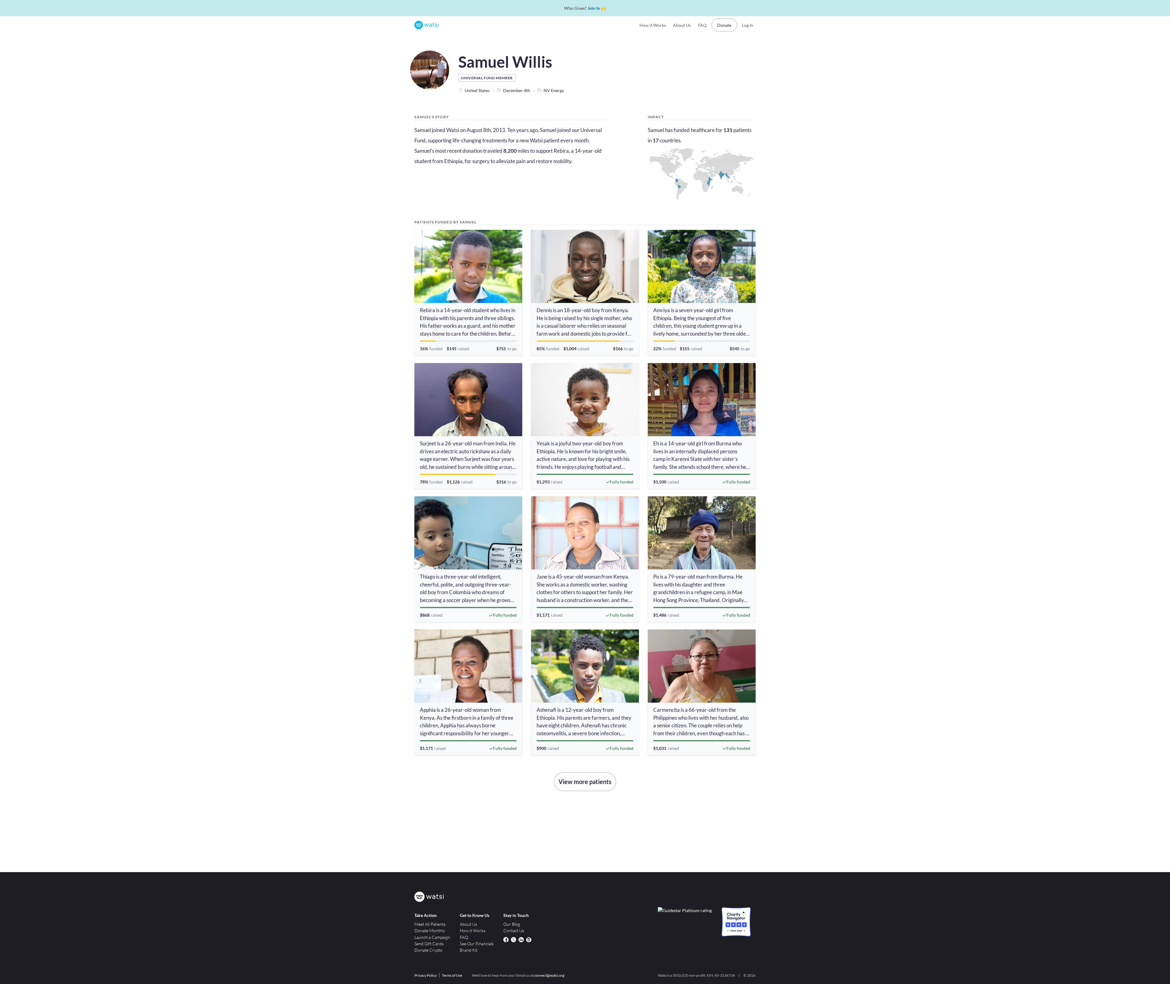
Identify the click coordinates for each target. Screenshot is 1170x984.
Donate (724, 25)
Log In (747, 25)
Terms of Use (452, 975)
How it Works (653, 25)
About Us (682, 25)
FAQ (702, 25)
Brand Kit (468, 950)
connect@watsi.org (549, 975)
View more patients (585, 781)
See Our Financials (477, 943)
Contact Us (513, 930)
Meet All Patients (429, 924)
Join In (593, 8)
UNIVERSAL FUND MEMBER (486, 78)
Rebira (561, 151)
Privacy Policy (425, 975)
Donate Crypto (428, 950)
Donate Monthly (429, 930)
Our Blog (511, 924)
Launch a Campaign (432, 937)
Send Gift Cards (429, 943)
